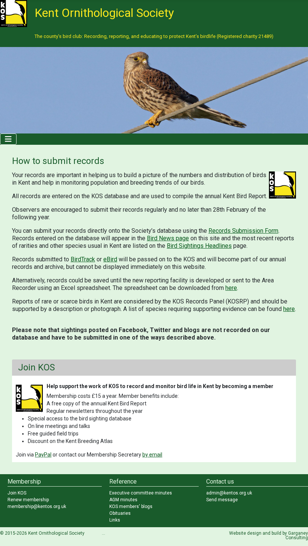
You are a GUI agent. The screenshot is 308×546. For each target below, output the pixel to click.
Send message (222, 499)
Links (114, 520)
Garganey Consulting (296, 535)
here (231, 287)
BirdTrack (83, 259)
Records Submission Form (243, 230)
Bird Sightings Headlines (199, 245)
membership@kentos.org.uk (37, 506)
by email (152, 455)
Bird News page (168, 238)
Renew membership (28, 499)
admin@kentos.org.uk (229, 493)
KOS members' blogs (130, 506)
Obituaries (120, 513)
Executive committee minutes (140, 493)
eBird (110, 259)
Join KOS (17, 493)
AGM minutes (123, 499)
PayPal (43, 455)
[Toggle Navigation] (8, 139)
